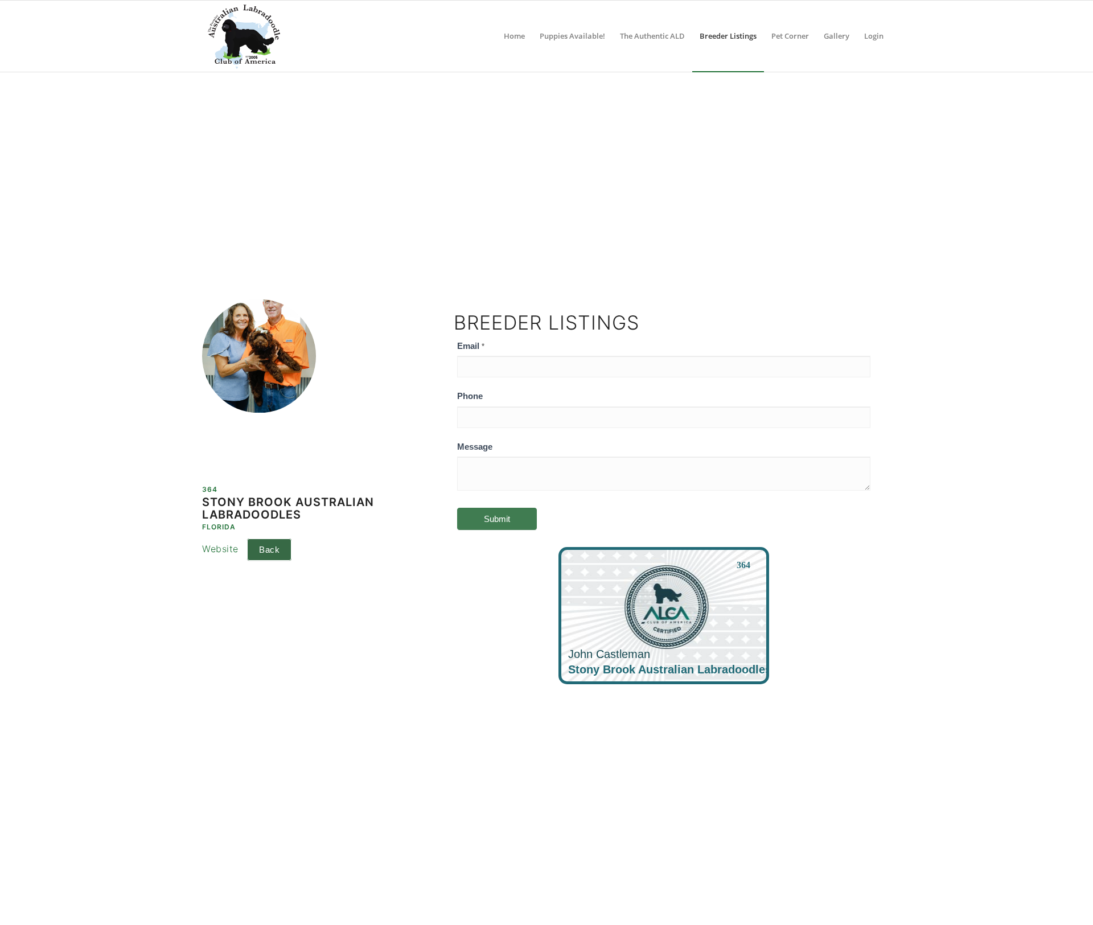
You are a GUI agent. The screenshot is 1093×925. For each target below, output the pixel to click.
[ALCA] (243, 36)
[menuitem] (514, 36)
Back (269, 549)
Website (220, 548)
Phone (470, 396)
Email (470, 346)
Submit (497, 519)
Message (474, 446)
